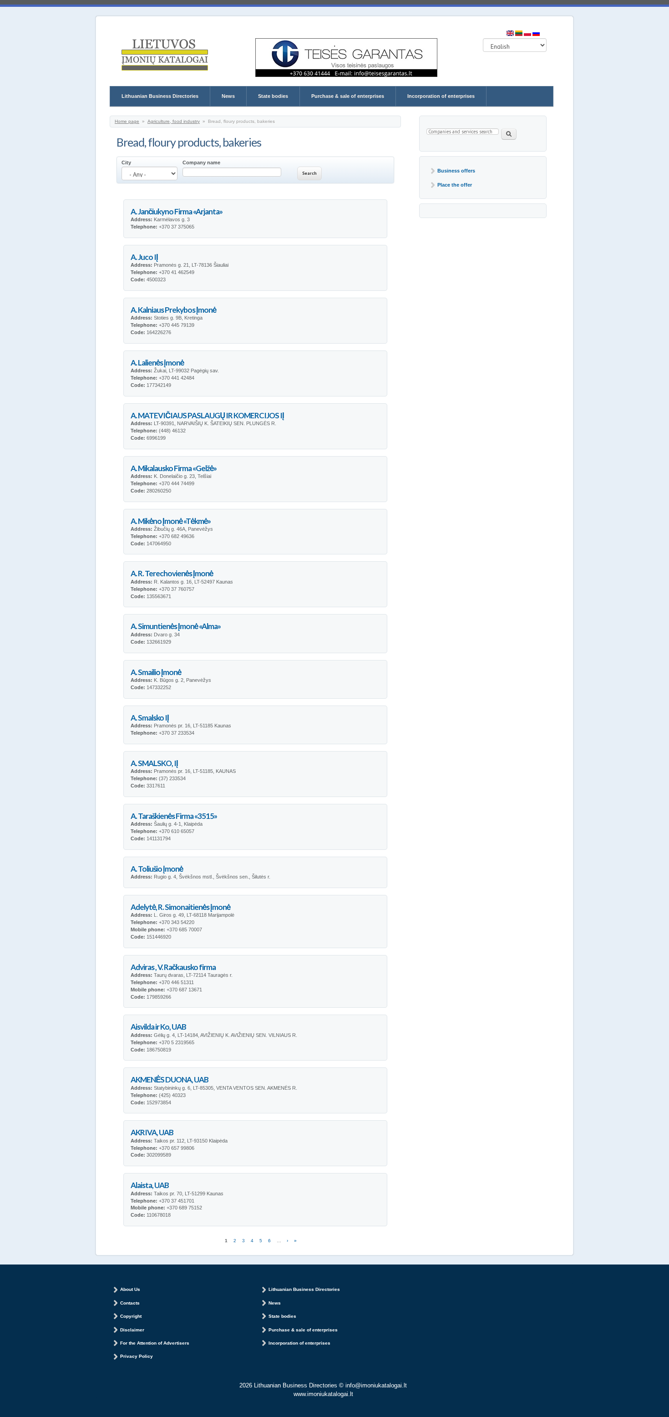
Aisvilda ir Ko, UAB (158, 1026)
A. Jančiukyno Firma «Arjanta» (177, 211)
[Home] (164, 55)
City (126, 162)
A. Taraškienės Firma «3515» (174, 816)
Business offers (456, 170)
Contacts (130, 1302)
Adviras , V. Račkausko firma (173, 967)
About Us (130, 1289)
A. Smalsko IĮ (150, 717)
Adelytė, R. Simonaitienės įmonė (180, 907)
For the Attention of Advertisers (154, 1343)
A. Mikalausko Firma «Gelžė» (174, 468)
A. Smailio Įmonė (156, 672)
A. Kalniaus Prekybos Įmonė (173, 310)
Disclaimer (132, 1329)
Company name (201, 162)
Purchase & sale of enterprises (347, 96)
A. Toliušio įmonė (157, 869)
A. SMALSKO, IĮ (154, 763)
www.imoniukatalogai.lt (323, 1394)
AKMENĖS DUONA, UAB (169, 1079)
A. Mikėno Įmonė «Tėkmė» (171, 521)
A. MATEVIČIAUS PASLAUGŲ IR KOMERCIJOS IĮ (207, 415)
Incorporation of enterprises (441, 96)
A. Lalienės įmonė (157, 362)
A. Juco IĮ (144, 257)
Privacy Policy (136, 1356)
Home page (127, 121)
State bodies (273, 96)
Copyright (131, 1316)
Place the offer (454, 185)
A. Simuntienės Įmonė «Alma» (176, 626)
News (228, 96)
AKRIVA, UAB (152, 1132)
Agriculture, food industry (173, 121)
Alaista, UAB (150, 1185)
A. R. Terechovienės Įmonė (172, 573)
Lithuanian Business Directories (160, 96)
